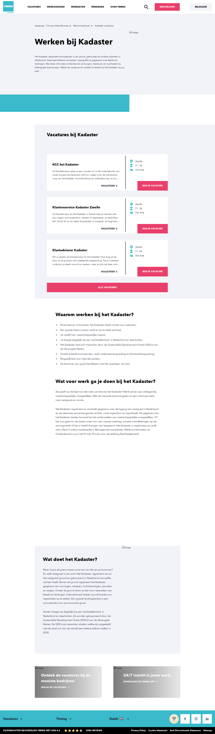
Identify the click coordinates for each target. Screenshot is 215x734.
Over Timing (117, 6)
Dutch (113, 719)
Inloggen (201, 6)
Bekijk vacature (152, 185)
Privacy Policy (138, 730)
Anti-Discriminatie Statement (185, 730)
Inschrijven (167, 6)
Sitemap (207, 730)
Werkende (97, 6)
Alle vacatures (107, 287)
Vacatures (34, 6)
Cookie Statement (157, 730)
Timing (61, 719)
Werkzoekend (56, 6)
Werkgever (78, 6)
